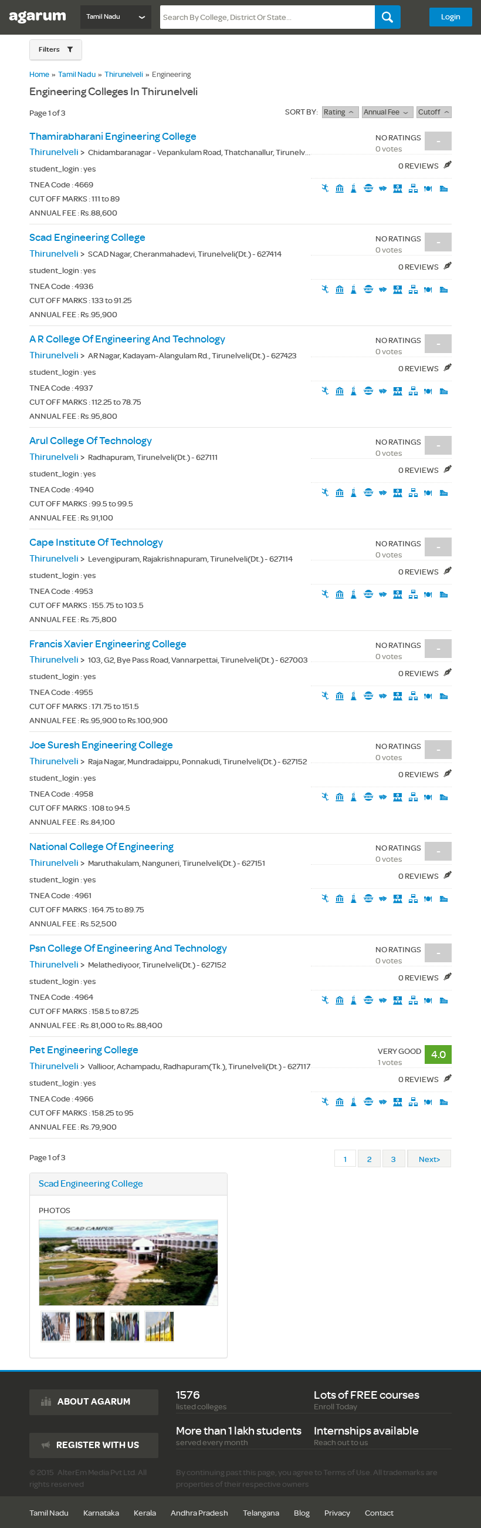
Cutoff (431, 112)
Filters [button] (50, 49)
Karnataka (101, 1513)
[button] (56, 49)
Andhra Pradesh (199, 1513)
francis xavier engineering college (108, 644)
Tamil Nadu (77, 74)
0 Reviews (419, 166)
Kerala (145, 1513)
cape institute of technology (96, 542)
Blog (302, 1513)
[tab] (56, 50)
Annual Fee (383, 112)
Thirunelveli (123, 74)
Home (39, 74)
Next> (429, 1159)
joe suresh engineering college (101, 745)
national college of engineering (101, 846)
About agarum (93, 1401)
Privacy (337, 1513)
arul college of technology (90, 440)
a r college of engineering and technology (127, 339)
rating (336, 112)
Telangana (261, 1513)
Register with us (97, 1445)
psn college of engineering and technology (128, 948)
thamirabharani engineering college (113, 136)
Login (450, 16)
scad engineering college (87, 237)
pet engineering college (83, 1050)
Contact (379, 1513)
